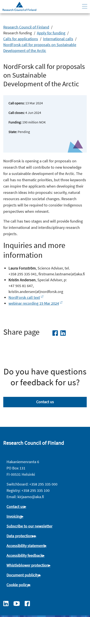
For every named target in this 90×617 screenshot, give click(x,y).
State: (13, 132)
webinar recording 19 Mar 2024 (34, 303)
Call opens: (17, 103)
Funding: (15, 122)
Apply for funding (51, 32)
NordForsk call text (24, 297)
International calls (58, 38)
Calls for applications (20, 38)
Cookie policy (18, 584)
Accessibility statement (26, 545)
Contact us (45, 401)
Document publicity (23, 574)
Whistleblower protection (27, 565)
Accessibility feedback (25, 555)
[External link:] (8, 603)
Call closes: (17, 112)
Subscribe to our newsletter (29, 526)
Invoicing (14, 516)
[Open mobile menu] (84, 6)
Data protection (19, 535)
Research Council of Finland (26, 27)
